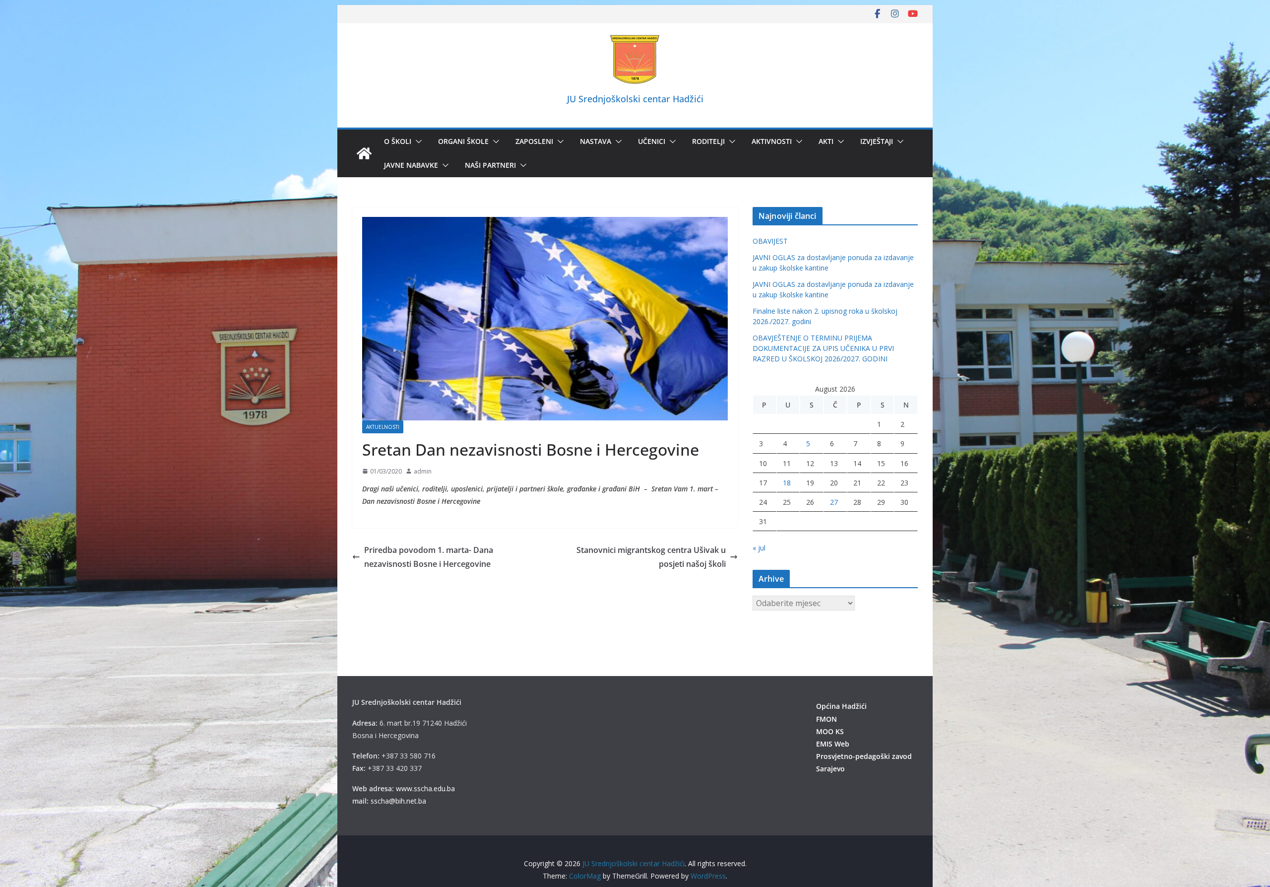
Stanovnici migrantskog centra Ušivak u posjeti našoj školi (651, 557)
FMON (826, 719)
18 (787, 482)
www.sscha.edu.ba (425, 788)
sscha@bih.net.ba (398, 801)
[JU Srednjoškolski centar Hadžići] (364, 153)
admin (423, 471)
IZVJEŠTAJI (876, 141)
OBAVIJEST (770, 241)
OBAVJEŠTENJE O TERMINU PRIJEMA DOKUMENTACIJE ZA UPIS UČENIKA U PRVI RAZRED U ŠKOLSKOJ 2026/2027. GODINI (823, 348)
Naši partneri (490, 165)
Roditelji (708, 141)
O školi (397, 141)
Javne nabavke (411, 165)
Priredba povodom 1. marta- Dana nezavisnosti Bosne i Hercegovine (428, 557)
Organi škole (463, 141)
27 (834, 502)
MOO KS (830, 731)
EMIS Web (832, 744)
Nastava (595, 141)
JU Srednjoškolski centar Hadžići (635, 99)
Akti (826, 141)
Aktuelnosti (382, 426)
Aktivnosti (772, 141)
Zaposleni (534, 141)
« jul (759, 547)
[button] (416, 141)
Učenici (651, 141)
